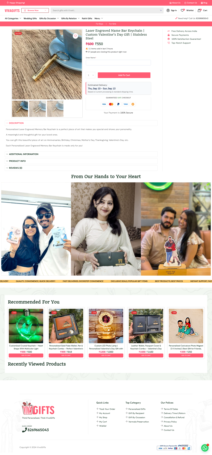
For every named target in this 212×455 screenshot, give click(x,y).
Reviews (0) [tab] (15, 167)
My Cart (103, 421)
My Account (104, 413)
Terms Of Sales (171, 409)
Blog (205, 2)
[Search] (161, 10)
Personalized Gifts (136, 409)
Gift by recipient (136, 413)
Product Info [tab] (17, 161)
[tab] (81, 123)
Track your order (107, 409)
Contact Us (192, 2)
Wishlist (102, 426)
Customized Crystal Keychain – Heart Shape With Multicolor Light (26, 347)
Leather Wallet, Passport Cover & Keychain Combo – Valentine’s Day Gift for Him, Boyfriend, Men (146, 347)
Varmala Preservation (138, 421)
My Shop (103, 417)
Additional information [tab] (23, 154)
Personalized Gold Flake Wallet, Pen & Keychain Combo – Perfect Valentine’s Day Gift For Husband (66, 347)
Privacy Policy (170, 421)
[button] (187, 10)
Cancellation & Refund (174, 417)
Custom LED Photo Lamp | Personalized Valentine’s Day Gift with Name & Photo (106, 347)
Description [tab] (16, 123)
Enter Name (91, 58)
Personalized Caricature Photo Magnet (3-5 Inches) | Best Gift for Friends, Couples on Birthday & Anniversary (186, 347)
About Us (176, 2)
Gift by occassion (136, 417)
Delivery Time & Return (174, 413)
